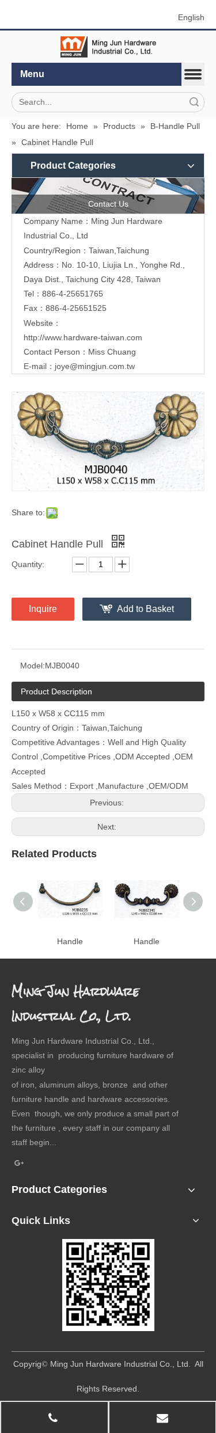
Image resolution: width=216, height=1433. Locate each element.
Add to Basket (145, 609)
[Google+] (19, 1164)
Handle (70, 941)
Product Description (56, 691)
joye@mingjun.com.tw (95, 366)
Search (194, 102)
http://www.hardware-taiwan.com (83, 337)
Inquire (43, 609)
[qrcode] (108, 1285)
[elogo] (108, 47)
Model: (32, 665)
